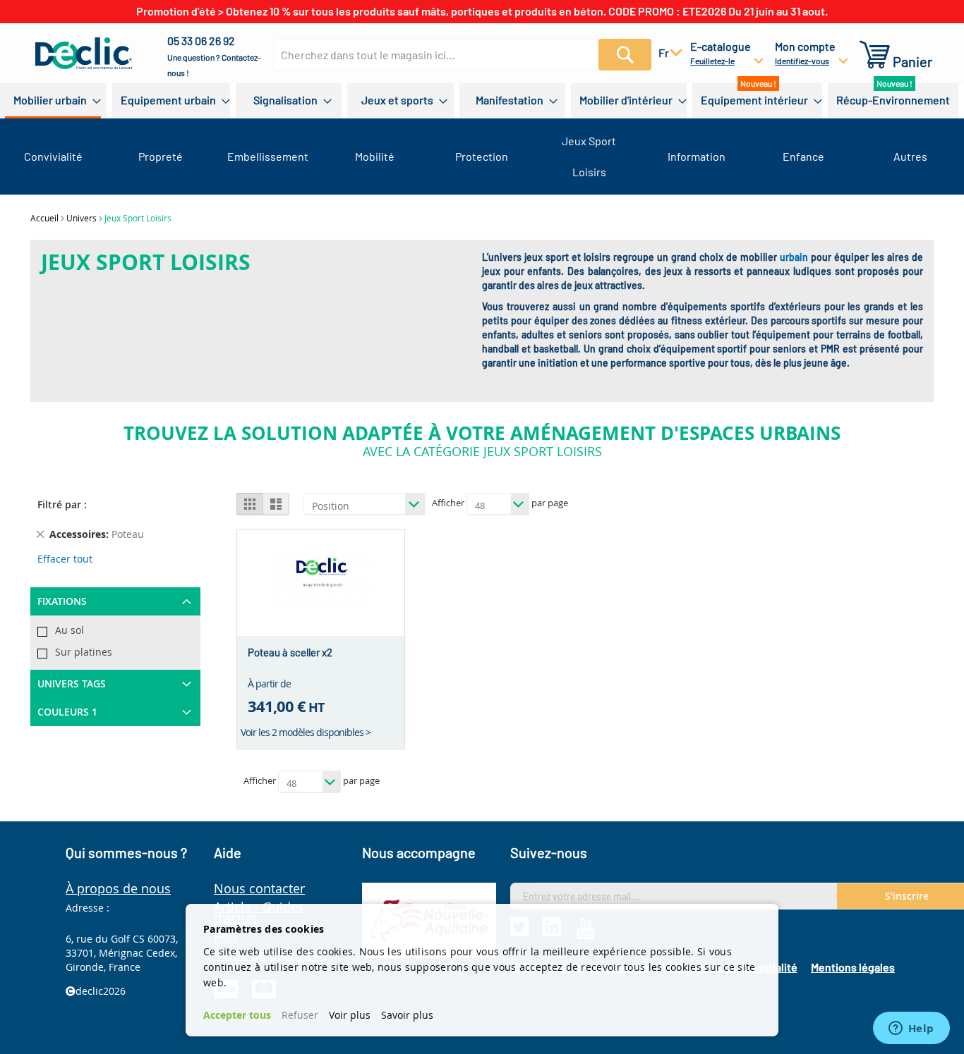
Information (696, 156)
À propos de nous (118, 888)
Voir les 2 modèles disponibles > (305, 732)
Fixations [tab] (62, 601)
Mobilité (374, 156)
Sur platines (83, 652)
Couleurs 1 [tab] (67, 711)
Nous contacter (259, 888)
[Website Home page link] (83, 53)
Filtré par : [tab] (62, 504)
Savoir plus (407, 1015)
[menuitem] (53, 100)
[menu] (482, 100)
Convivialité (53, 156)
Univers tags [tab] (71, 683)
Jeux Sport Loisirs (589, 156)
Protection (481, 156)
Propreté (160, 156)
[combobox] (456, 55)
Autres (910, 156)
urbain (794, 257)
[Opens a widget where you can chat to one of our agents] (911, 1029)
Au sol (69, 630)
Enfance (803, 156)
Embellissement (267, 156)
